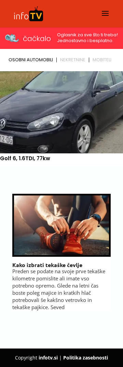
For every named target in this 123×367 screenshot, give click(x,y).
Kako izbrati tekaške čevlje (47, 264)
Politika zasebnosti (85, 357)
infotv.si (48, 357)
